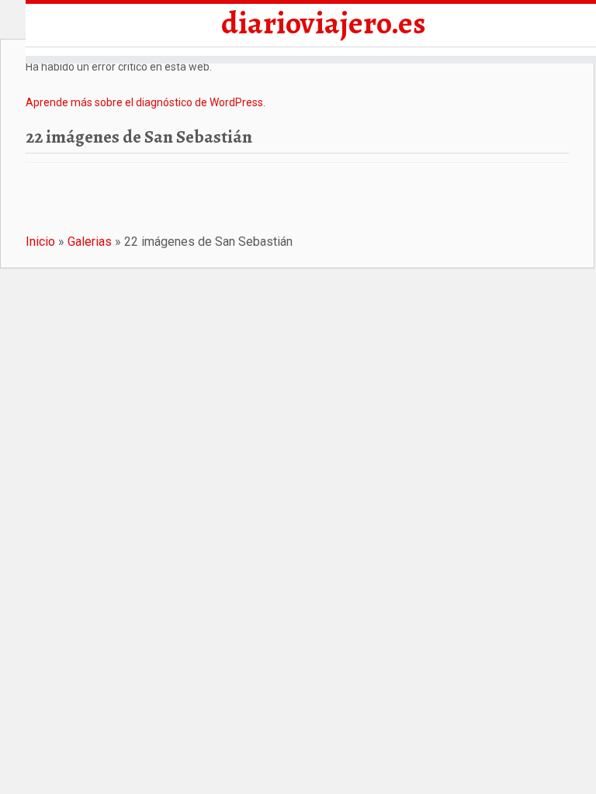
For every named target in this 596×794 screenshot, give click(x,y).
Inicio (40, 241)
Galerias (90, 241)
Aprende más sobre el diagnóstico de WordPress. (145, 102)
